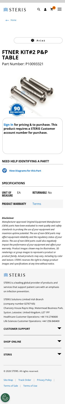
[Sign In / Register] (45, 9)
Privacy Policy (44, 380)
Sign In (9, 125)
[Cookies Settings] (5, 397)
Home (13, 20)
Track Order (25, 380)
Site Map (8, 380)
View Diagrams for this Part (25, 170)
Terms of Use (30, 385)
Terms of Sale (11, 385)
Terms (36, 203)
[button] (40, 13)
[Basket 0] (51, 9)
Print (41, 40)
